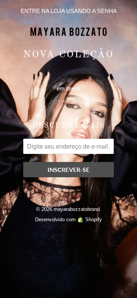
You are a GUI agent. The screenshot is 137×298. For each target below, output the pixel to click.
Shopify (93, 219)
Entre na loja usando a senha (69, 11)
